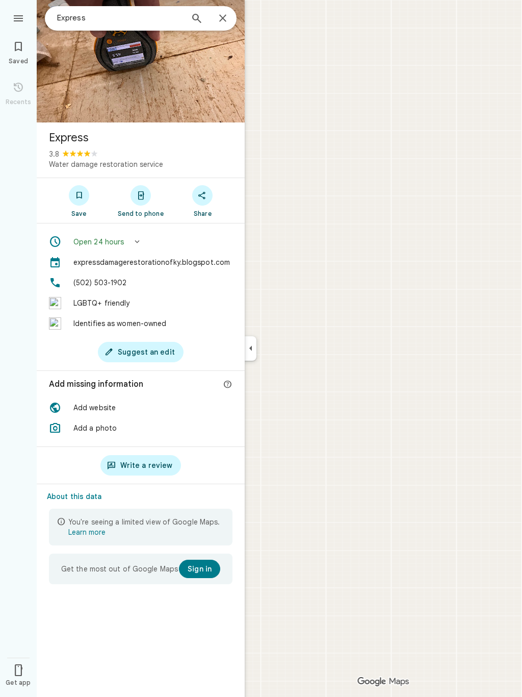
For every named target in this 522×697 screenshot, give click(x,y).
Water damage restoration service (106, 164)
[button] (141, 242)
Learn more (87, 532)
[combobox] (119, 18)
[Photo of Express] (141, 61)
